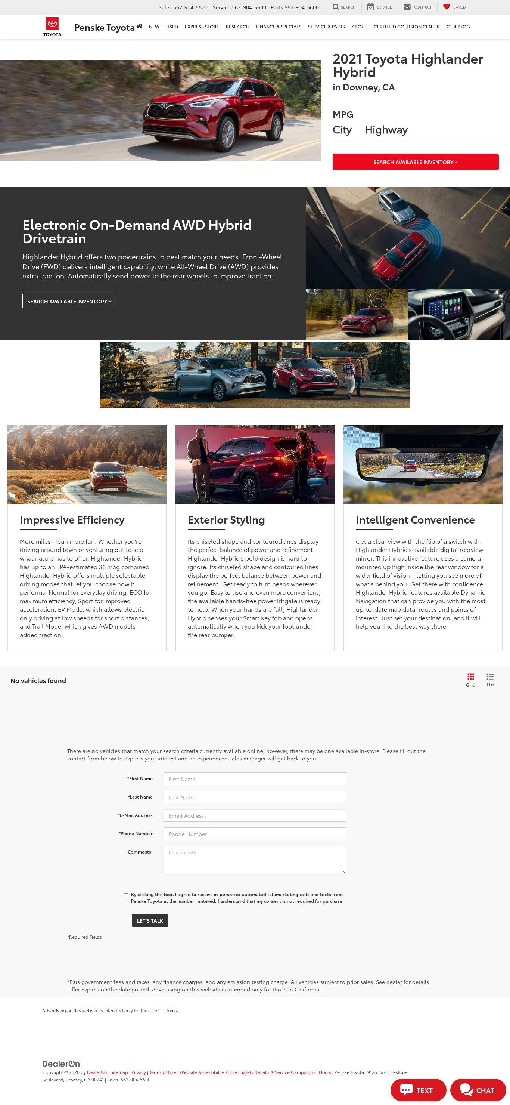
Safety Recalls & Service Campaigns (277, 1072)
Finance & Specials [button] (278, 26)
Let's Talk (150, 920)
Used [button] (172, 26)
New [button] (154, 26)
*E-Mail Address (135, 815)
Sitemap (119, 1072)
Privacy (138, 1072)
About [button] (359, 26)
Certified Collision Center (407, 26)
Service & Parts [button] (326, 26)
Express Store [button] (202, 26)
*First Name (140, 778)
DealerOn (97, 1072)
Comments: (140, 851)
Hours (325, 1072)
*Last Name (140, 796)
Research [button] (237, 26)
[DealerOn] (61, 1063)
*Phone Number (136, 833)
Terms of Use (162, 1072)
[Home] (139, 27)
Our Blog (458, 26)
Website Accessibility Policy (208, 1072)
